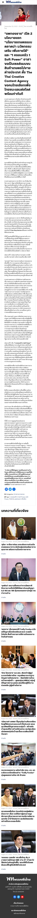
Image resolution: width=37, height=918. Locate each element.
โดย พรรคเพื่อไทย (23, 542)
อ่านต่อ (3, 554)
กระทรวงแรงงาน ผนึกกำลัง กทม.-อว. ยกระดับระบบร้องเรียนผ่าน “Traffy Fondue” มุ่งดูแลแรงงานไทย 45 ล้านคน (18, 772)
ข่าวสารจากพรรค (19, 494)
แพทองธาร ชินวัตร (20, 499)
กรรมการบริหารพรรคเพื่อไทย (19, 906)
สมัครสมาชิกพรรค (19, 913)
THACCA (11, 499)
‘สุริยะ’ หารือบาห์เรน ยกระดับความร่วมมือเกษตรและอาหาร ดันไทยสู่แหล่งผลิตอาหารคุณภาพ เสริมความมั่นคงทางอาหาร (18, 547)
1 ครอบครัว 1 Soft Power (17, 497)
